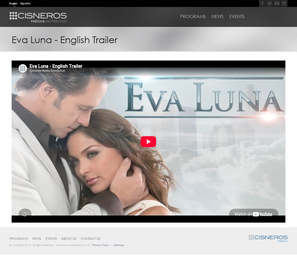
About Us (68, 238)
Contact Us (90, 238)
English (13, 3)
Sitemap (119, 244)
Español (25, 3)
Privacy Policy (100, 244)
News (217, 16)
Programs (193, 16)
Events (236, 16)
